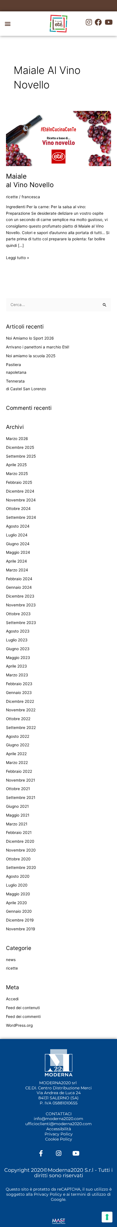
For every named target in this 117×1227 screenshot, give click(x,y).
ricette (12, 197)
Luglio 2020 (17, 885)
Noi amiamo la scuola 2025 (30, 356)
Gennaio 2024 (19, 587)
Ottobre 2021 (18, 788)
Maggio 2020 (18, 894)
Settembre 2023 (21, 622)
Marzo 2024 (17, 570)
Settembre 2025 (21, 456)
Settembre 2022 (21, 727)
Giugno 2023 (18, 648)
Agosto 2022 (17, 736)
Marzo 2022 (17, 762)
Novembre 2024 (21, 500)
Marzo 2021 (16, 824)
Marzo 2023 (17, 675)
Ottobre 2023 (18, 614)
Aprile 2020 (16, 902)
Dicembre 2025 (20, 447)
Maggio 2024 (18, 552)
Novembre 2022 (20, 710)
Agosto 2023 (18, 631)
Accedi (12, 999)
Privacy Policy (59, 1134)
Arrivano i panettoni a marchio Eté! (37, 347)
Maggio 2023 (18, 657)
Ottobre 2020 (18, 859)
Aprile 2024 (16, 561)
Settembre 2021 (20, 797)
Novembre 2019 (20, 929)
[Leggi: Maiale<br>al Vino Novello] (58, 138)
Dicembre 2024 (20, 491)
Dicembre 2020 (20, 841)
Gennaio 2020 (19, 911)
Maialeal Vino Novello (30, 180)
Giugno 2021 (17, 806)
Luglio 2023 (17, 640)
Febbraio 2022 (19, 771)
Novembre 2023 (21, 605)
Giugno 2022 (17, 745)
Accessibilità (58, 1129)
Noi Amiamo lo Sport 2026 (30, 338)
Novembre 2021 (20, 780)
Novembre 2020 (21, 850)
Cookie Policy (58, 1139)
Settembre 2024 (21, 517)
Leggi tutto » (17, 257)
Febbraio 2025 (19, 482)
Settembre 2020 (21, 867)
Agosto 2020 (18, 876)
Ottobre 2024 (18, 508)
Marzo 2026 (17, 438)
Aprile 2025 (16, 464)
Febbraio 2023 (19, 683)
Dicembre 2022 (20, 701)
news (11, 959)
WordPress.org (19, 1025)
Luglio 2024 (17, 535)
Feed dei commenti (23, 1016)
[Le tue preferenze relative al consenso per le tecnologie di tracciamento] (107, 1217)
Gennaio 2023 (19, 692)
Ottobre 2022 (18, 718)
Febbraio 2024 (19, 579)
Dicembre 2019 (20, 920)
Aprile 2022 (16, 753)
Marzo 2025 (17, 473)
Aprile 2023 (16, 666)
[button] (7, 23)
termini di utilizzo (88, 1194)
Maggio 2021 (17, 815)
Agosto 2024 (18, 526)
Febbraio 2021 (19, 832)
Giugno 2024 (18, 544)
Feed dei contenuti (23, 1007)
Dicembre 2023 (20, 596)
